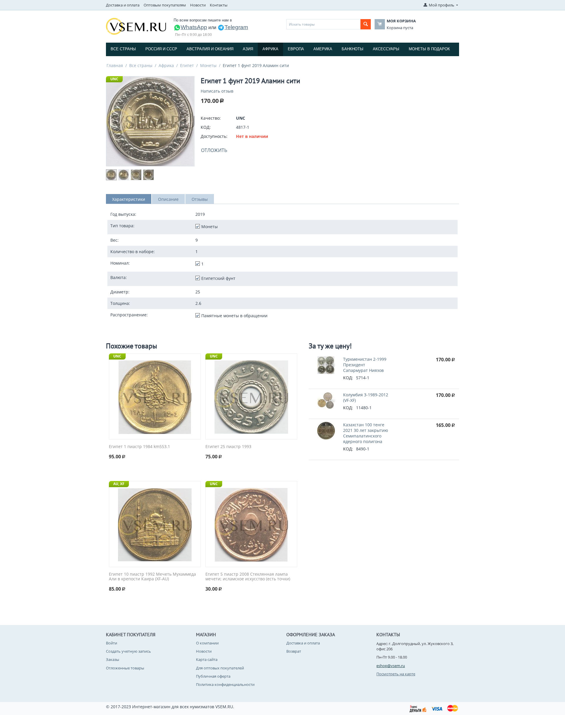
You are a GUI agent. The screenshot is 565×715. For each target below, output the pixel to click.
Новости (198, 5)
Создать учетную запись (128, 651)
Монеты (208, 65)
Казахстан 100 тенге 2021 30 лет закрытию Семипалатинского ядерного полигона (365, 433)
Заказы (112, 659)
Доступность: (214, 136)
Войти (111, 643)
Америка (322, 49)
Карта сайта (206, 659)
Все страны (123, 49)
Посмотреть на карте (395, 673)
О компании (207, 643)
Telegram (236, 27)
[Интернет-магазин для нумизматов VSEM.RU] (136, 26)
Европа (296, 49)
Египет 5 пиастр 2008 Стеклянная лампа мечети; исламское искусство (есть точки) (247, 577)
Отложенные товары (125, 668)
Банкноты (352, 49)
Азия (248, 49)
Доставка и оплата (122, 5)
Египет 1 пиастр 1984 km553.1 (139, 446)
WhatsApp (194, 27)
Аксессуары (386, 49)
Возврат (293, 651)
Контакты (218, 5)
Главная (115, 65)
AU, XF (118, 483)
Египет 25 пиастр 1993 (228, 446)
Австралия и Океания (210, 49)
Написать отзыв (217, 91)
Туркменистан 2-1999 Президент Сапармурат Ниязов (364, 364)
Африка (270, 49)
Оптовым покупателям (165, 5)
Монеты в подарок (429, 49)
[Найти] (365, 24)
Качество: (211, 118)
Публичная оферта (213, 676)
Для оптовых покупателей (220, 668)
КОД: (206, 127)
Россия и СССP (161, 49)
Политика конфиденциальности (225, 684)
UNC (114, 78)
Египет (187, 65)
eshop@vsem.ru (390, 665)
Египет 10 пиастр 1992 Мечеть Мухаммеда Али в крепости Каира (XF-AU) (152, 577)
